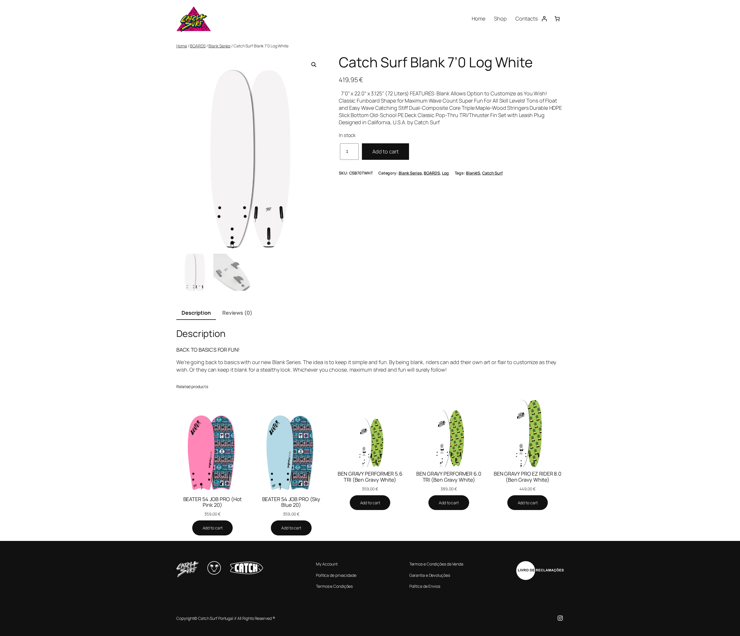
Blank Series (219, 46)
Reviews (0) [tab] (237, 312)
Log (445, 173)
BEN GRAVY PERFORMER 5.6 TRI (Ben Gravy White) (370, 477)
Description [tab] (196, 312)
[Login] (544, 18)
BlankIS (473, 173)
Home (181, 46)
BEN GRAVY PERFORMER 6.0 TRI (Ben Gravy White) (448, 477)
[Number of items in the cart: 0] (557, 18)
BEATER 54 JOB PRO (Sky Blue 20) (291, 502)
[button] (314, 65)
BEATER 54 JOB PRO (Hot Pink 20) (212, 502)
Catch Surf (492, 173)
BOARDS (197, 46)
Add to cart (385, 151)
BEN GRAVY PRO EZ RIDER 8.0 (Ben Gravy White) (527, 477)
